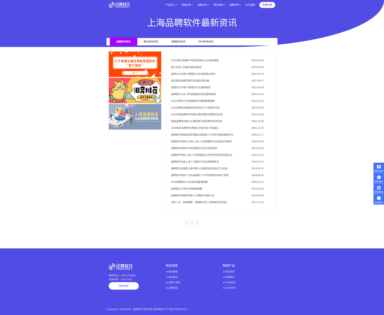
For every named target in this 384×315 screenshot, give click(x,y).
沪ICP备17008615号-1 (176, 309)
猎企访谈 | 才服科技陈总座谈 (186, 67)
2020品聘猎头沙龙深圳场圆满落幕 (189, 182)
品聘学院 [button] (234, 5)
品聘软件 (137, 309)
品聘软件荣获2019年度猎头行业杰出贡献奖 (194, 148)
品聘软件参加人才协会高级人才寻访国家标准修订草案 (200, 175)
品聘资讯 (173, 288)
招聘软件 (230, 277)
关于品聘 (250, 5)
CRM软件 (230, 282)
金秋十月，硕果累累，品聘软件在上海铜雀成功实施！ (200, 202)
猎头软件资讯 (151, 41)
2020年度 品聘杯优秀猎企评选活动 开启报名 (194, 128)
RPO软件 (230, 288)
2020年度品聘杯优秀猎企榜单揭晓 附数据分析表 (197, 114)
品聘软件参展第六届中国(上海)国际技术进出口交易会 (199, 168)
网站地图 (158, 309)
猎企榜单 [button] (218, 5)
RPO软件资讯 (205, 41)
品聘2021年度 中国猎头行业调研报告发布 (193, 74)
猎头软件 (230, 271)
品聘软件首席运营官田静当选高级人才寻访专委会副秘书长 (202, 134)
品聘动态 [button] (202, 5)
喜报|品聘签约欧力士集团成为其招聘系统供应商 (196, 121)
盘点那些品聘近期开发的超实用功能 (190, 80)
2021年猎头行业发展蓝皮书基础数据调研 (193, 101)
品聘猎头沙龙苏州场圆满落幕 (186, 188)
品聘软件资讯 (123, 41)
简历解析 (173, 271)
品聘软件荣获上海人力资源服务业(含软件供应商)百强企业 (201, 155)
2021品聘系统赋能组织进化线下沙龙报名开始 (195, 107)
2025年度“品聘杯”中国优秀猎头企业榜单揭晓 (195, 60)
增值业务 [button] (186, 5)
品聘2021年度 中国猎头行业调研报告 (191, 87)
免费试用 (267, 5)
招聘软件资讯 (178, 41)
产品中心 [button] (170, 5)
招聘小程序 (174, 282)
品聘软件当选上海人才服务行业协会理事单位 (195, 161)
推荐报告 (173, 277)
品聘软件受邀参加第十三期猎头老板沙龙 (192, 195)
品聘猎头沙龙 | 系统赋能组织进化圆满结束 (193, 94)
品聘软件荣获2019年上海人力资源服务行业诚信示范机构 (201, 141)
